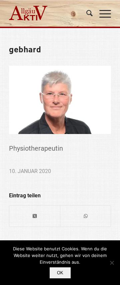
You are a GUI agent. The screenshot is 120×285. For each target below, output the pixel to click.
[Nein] (111, 262)
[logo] (50, 13)
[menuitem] (86, 13)
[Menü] (102, 13)
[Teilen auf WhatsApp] (85, 216)
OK (60, 272)
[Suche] (86, 13)
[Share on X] (34, 216)
